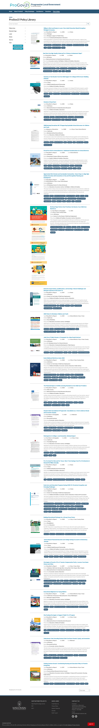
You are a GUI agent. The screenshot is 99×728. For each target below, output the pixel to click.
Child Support (56, 93)
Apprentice (52, 534)
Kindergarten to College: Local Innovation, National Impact (60, 436)
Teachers (74, 119)
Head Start (46, 117)
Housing (82, 195)
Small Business (63, 657)
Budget (63, 47)
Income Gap (75, 583)
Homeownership (47, 657)
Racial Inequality (47, 430)
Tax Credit (86, 229)
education (78, 503)
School (64, 201)
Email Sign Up (55, 703)
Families (46, 93)
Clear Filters (18, 48)
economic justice (58, 503)
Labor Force (69, 45)
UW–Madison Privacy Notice (72, 725)
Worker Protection (85, 227)
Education (80, 68)
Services (69, 201)
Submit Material (56, 708)
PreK (84, 68)
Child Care (55, 71)
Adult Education (47, 45)
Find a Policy (56, 11)
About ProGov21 (18, 11)
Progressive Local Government (45, 4)
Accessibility (68, 119)
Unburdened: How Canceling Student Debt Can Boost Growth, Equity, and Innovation (67, 638)
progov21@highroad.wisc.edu (79, 713)
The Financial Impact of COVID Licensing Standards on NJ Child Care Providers (65, 385)
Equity (57, 68)
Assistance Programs (65, 93)
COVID (45, 165)
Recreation (74, 352)
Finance (77, 195)
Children (70, 168)
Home (10, 11)
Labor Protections (63, 509)
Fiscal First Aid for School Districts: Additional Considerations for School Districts (66, 150)
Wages (78, 227)
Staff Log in (55, 713)
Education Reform (48, 168)
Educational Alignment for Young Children (55, 591)
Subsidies (53, 232)
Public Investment (81, 198)
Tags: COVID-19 (85, 503)
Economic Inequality (78, 427)
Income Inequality (69, 229)
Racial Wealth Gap (56, 430)
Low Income (46, 96)
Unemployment (55, 657)
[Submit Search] (88, 24)
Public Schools (80, 142)
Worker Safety (81, 377)
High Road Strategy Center (38, 703)
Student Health (69, 402)
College (50, 93)
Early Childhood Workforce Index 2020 (54, 358)
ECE (66, 198)
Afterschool (78, 201)
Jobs (45, 47)
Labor (86, 45)
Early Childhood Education (49, 68)
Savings (75, 556)
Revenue (64, 45)
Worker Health (74, 377)
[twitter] (73, 716)
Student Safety (56, 168)
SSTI (32, 708)
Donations (48, 11)
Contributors (39, 11)
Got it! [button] (91, 724)
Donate (53, 710)
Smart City (59, 201)
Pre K (60, 71)
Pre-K (63, 71)
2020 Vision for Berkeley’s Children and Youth (56, 314)
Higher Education (75, 93)
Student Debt (60, 427)
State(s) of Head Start (50, 102)
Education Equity (48, 144)
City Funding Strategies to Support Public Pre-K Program (59, 615)
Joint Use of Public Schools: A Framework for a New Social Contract (62, 337)
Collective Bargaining (57, 511)
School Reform (78, 165)
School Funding (63, 68)
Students (70, 142)
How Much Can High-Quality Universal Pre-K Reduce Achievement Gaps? (62, 53)
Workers (49, 47)
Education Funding (56, 45)
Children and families (49, 503)
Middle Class (64, 430)
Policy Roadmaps (29, 11)
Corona (74, 168)
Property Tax (64, 168)
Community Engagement (83, 352)
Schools (86, 142)
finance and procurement (69, 503)
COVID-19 (46, 380)
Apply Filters (18, 45)
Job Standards (54, 229)
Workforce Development (78, 45)
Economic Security (56, 47)
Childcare (52, 117)
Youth (74, 142)
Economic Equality (48, 583)
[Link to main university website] (19, 710)
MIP (32, 706)
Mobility (51, 142)
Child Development (47, 71)
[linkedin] (76, 716)
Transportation (47, 198)
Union (49, 511)
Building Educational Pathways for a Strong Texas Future (59, 517)
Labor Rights (61, 229)
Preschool (68, 71)
